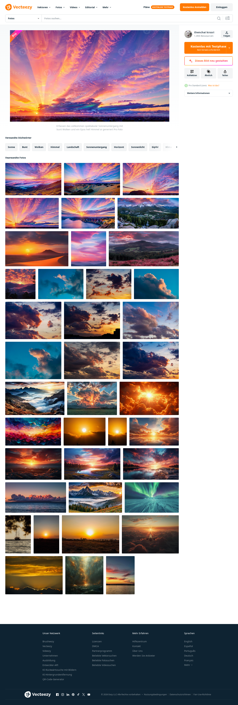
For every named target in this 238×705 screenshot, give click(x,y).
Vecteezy (47, 646)
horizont (119, 147)
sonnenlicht (138, 147)
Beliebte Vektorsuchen (104, 655)
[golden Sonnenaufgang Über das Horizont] (46, 534)
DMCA (95, 646)
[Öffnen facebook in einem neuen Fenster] (57, 694)
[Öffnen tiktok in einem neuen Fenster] (78, 694)
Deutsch (188, 655)
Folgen (226, 35)
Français (188, 660)
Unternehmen (50, 655)
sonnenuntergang (96, 147)
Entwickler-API (50, 665)
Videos (73, 7)
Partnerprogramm (102, 650)
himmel (55, 147)
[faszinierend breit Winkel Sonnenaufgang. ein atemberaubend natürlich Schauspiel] (154, 432)
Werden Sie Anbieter (143, 655)
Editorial (90, 7)
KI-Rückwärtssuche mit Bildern (59, 669)
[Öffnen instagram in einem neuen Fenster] (62, 694)
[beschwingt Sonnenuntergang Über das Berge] (148, 213)
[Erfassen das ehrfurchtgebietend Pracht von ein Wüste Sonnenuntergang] (36, 248)
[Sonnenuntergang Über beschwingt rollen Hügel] (144, 248)
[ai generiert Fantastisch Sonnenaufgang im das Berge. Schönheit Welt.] (34, 398)
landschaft (73, 147)
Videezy (47, 650)
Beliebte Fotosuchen (103, 660)
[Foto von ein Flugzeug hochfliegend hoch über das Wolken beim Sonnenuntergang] (150, 534)
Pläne (146, 7)
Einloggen (221, 7)
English (188, 641)
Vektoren (42, 7)
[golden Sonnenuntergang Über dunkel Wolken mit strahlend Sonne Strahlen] (34, 575)
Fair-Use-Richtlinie (202, 694)
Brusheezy (48, 641)
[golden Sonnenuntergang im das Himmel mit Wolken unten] (85, 432)
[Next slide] (174, 147)
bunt (24, 147)
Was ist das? (213, 85)
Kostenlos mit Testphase (209, 47)
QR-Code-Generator (53, 679)
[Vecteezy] (18, 7)
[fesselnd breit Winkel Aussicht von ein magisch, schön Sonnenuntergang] (33, 464)
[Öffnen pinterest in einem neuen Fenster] (73, 694)
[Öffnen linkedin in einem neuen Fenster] (68, 694)
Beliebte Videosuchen (104, 665)
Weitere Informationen (198, 93)
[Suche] (219, 18)
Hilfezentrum (139, 641)
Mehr (105, 7)
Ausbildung (49, 660)
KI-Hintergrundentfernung (57, 674)
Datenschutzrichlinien (180, 694)
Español (188, 646)
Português (189, 650)
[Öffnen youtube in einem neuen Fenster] (89, 694)
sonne (11, 147)
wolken (39, 147)
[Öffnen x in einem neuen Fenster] (83, 694)
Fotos (59, 7)
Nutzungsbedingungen (155, 694)
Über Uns (137, 650)
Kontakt (136, 646)
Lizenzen (97, 641)
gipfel (155, 147)
